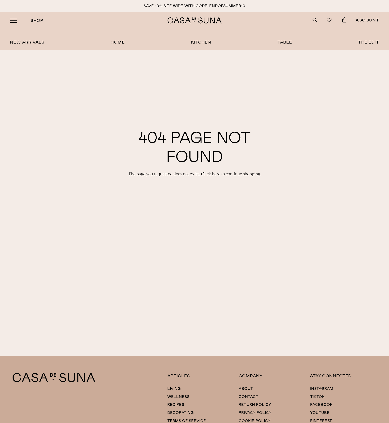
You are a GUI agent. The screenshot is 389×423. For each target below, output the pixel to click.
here (216, 174)
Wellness (178, 396)
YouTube (320, 412)
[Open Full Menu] (13, 20)
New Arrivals (27, 41)
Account (367, 19)
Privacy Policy (255, 412)
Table (284, 41)
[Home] (54, 381)
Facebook (321, 404)
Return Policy (255, 404)
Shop (37, 20)
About (246, 388)
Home (118, 41)
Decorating (180, 412)
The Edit (368, 41)
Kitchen (201, 41)
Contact (248, 396)
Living (174, 388)
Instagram (321, 388)
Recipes (175, 404)
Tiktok (317, 396)
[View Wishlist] (330, 20)
